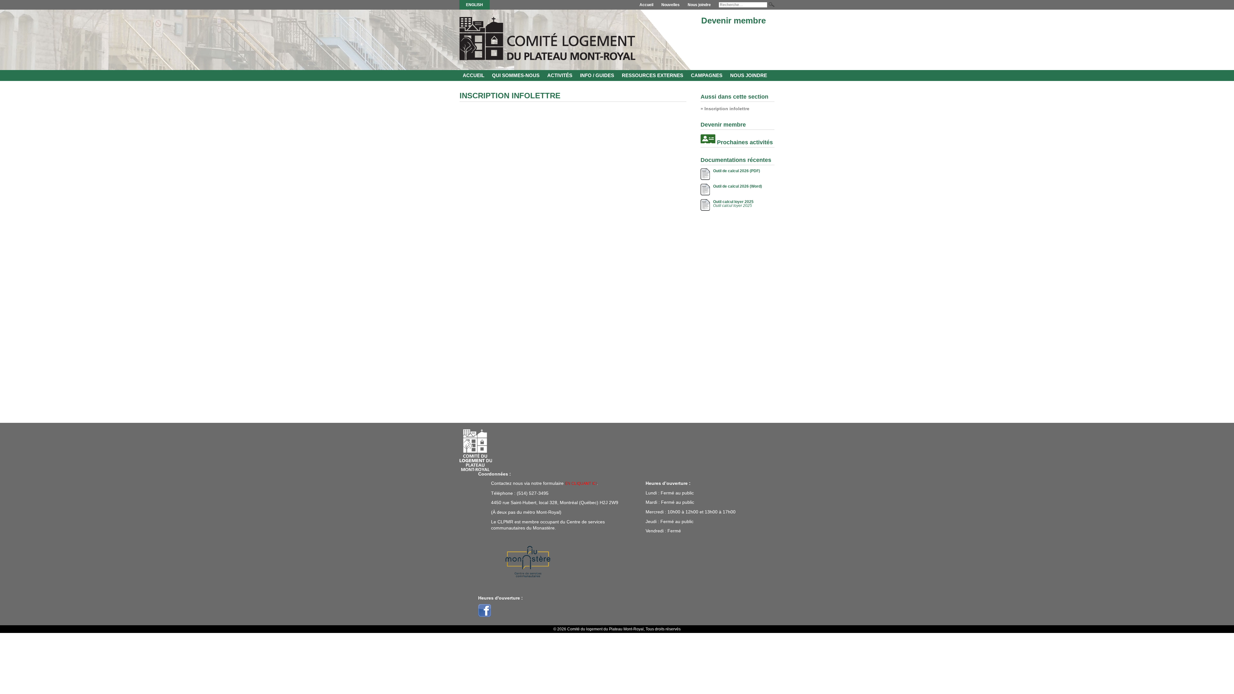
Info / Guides (597, 75)
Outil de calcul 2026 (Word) (737, 186)
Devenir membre (733, 20)
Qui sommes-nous (516, 75)
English (474, 5)
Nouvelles (670, 5)
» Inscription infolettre (725, 108)
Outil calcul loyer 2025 (733, 202)
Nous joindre (699, 5)
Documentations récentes (736, 160)
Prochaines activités (745, 142)
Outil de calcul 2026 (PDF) (736, 171)
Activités (559, 75)
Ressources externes (652, 75)
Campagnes (706, 75)
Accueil (646, 5)
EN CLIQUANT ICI (581, 483)
